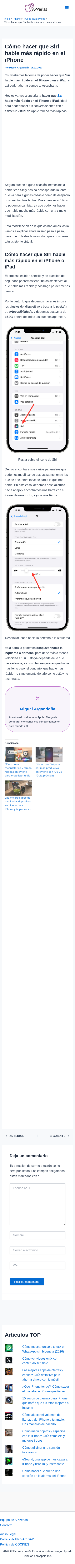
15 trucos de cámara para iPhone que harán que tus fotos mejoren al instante (45, 1403)
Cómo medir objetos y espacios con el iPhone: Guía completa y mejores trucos (43, 1435)
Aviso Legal (8, 1534)
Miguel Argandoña (37, 709)
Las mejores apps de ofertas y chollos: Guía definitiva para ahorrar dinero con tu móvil (42, 1374)
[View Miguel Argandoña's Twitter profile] (37, 698)
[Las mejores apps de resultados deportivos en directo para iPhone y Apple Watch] (18, 788)
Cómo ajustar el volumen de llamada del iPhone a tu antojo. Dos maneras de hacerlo (43, 1419)
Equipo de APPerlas (14, 1519)
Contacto (6, 1525)
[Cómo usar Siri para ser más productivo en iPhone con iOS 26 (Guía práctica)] (49, 754)
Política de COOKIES (14, 1544)
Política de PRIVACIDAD (17, 1539)
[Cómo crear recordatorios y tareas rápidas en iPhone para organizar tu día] (18, 754)
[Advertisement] (37, 150)
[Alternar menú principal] (66, 7)
